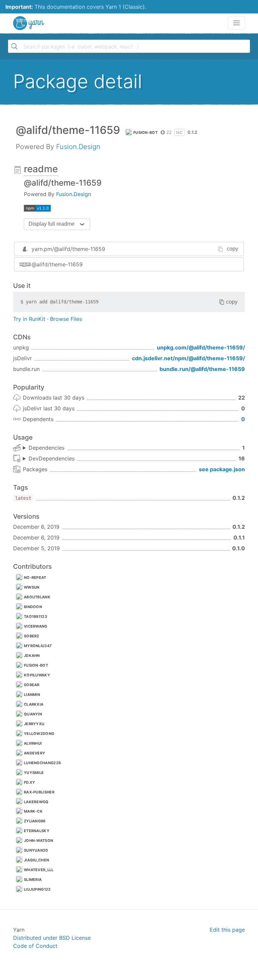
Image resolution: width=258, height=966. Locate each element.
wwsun (32, 587)
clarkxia (33, 704)
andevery (34, 753)
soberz (31, 636)
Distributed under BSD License (52, 937)
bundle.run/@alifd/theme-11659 (202, 369)
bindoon (33, 606)
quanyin (33, 714)
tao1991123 (35, 616)
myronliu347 (38, 645)
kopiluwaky (37, 675)
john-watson (38, 840)
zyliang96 (35, 821)
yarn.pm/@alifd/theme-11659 (68, 249)
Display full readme (52, 224)
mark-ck (33, 811)
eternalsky (36, 830)
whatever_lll (39, 869)
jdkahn (32, 655)
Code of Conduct (35, 945)
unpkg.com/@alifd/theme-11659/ (201, 347)
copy (232, 249)
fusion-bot (145, 132)
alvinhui (33, 743)
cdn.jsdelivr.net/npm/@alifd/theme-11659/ (188, 358)
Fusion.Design (78, 147)
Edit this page (227, 929)
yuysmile (34, 772)
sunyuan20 (36, 850)
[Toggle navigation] (236, 23)
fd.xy (29, 782)
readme (41, 169)
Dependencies (46, 447)
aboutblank (37, 597)
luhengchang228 (42, 762)
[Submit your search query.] (14, 46)
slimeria (33, 879)
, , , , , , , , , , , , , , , (49, 458)
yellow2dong (39, 733)
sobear (32, 684)
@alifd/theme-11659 (57, 264)
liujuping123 (37, 889)
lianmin (32, 694)
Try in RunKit (29, 318)
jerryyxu (34, 723)
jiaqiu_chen (36, 860)
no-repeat (35, 577)
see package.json (222, 469)
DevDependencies (52, 458)
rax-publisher (39, 792)
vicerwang (35, 626)
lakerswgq (36, 802)
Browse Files (66, 318)
